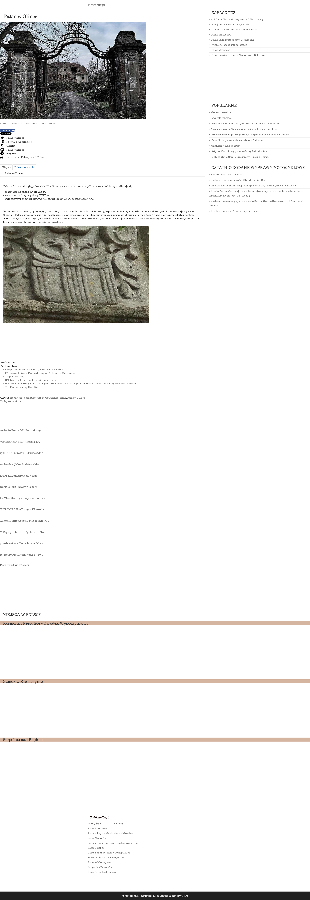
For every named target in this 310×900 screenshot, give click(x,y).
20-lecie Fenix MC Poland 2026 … (22, 430)
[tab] (6, 167)
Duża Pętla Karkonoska (102, 872)
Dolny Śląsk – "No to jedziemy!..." (107, 823)
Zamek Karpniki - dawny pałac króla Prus (113, 842)
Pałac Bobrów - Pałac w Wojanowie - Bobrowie (238, 55)
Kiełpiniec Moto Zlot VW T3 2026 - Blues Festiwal (34, 369)
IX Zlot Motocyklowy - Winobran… (23, 498)
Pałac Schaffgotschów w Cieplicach (232, 39)
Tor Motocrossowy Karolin (21, 387)
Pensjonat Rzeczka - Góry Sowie (230, 24)
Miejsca (15, 124)
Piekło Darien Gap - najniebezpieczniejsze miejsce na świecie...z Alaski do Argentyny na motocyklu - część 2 (254, 193)
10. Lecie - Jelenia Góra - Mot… (21, 464)
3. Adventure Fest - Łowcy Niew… (23, 543)
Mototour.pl (96, 5)
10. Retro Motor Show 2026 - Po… (21, 554)
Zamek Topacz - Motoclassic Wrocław (234, 29)
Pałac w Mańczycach (100, 862)
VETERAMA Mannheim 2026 (20, 441)
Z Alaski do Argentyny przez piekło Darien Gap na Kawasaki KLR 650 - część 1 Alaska (256, 203)
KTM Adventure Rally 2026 (18, 475)
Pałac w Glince (76, 397)
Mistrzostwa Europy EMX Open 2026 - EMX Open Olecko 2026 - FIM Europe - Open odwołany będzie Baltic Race (71, 383)
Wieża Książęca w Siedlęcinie (229, 44)
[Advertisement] (73, 342)
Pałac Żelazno (96, 847)
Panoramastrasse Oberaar (226, 174)
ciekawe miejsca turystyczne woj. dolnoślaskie (38, 397)
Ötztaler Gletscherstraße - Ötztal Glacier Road (239, 180)
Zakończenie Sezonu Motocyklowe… (24, 520)
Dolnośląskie (30, 124)
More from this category (14, 564)
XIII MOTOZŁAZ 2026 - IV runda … (23, 509)
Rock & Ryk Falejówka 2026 (19, 487)
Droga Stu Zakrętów (100, 867)
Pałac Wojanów (220, 49)
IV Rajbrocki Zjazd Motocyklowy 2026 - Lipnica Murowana (40, 373)
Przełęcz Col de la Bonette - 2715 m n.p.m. (235, 211)
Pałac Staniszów (221, 34)
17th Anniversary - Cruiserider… (22, 453)
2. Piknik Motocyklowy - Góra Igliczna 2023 (237, 19)
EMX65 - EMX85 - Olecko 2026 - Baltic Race (30, 380)
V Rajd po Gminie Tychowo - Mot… (23, 532)
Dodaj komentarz (10, 401)
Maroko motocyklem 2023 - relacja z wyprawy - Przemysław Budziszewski (254, 185)
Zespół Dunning (14, 376)
